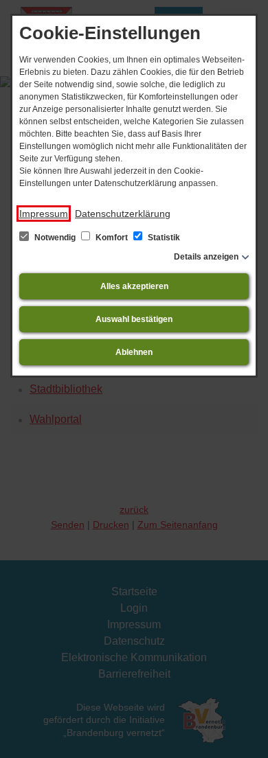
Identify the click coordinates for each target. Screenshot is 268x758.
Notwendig (55, 237)
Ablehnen (134, 352)
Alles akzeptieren (134, 286)
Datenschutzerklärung (122, 213)
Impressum (43, 213)
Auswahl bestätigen (134, 319)
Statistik (163, 237)
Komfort (111, 237)
